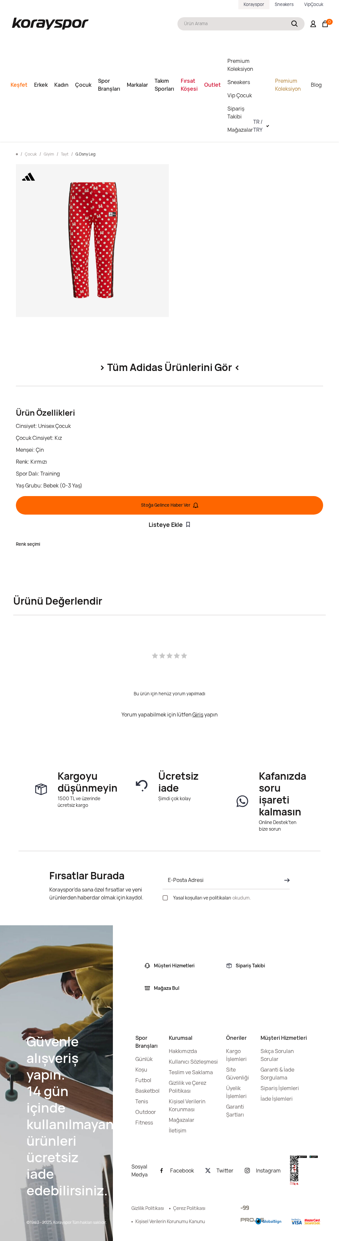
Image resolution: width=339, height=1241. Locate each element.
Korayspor (254, 4)
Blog (316, 84)
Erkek (41, 84)
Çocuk (83, 84)
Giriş (197, 714)
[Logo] (50, 24)
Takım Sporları (164, 84)
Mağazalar (240, 129)
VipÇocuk (313, 4)
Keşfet (19, 84)
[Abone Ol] (285, 880)
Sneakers (284, 4)
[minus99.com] (245, 1208)
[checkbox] (165, 897)
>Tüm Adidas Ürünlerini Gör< (169, 367)
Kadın (61, 84)
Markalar (137, 84)
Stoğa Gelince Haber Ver (165, 505)
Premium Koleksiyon (240, 64)
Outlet (212, 84)
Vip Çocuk (239, 95)
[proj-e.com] (252, 1220)
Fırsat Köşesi (189, 84)
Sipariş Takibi (235, 112)
